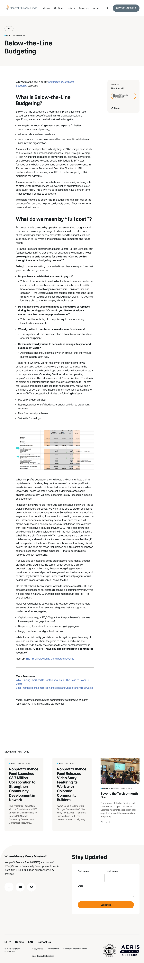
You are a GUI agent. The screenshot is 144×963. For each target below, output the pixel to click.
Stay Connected (126, 8)
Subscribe (106, 904)
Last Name (112, 871)
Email (80, 885)
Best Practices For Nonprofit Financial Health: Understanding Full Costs (54, 687)
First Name (83, 871)
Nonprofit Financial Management (120, 96)
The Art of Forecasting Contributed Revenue (50, 658)
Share (117, 108)
